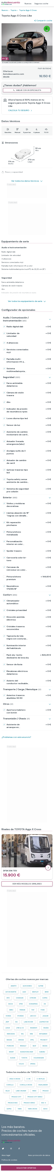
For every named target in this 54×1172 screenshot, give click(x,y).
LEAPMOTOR (43, 1022)
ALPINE (40, 986)
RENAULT (23, 1046)
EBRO (11, 1010)
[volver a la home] (11, 1141)
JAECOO (33, 1016)
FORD (43, 1010)
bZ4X (45, 1109)
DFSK (21, 1004)
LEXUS (8, 1028)
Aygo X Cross (14, 1079)
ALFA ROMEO (27, 986)
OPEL (32, 1040)
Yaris (20, 1109)
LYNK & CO (20, 1028)
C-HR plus (41, 1079)
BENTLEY (35, 992)
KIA (16, 1022)
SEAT (34, 1046)
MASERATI (33, 1028)
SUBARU (42, 1052)
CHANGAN (19, 998)
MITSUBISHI (43, 1034)
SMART (11, 1052)
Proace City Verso (35, 1097)
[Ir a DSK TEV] (27, 856)
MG (22, 1034)
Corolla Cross (26, 1085)
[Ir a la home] (10, 3)
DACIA (10, 1004)
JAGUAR (45, 1016)
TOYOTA (24, 1058)
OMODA (21, 1040)
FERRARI (22, 1010)
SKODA (44, 1046)
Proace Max (12, 1103)
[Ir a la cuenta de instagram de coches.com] (11, 1148)
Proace (46, 1091)
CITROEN (33, 998)
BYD (8, 998)
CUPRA (44, 998)
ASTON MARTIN (10, 992)
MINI (31, 1034)
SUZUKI (12, 1058)
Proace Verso (29, 1103)
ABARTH (13, 986)
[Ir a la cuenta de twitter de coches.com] (3, 1148)
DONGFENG (33, 1004)
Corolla (9, 1085)
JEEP (7, 1022)
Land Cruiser (21, 1091)
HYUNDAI (20, 1016)
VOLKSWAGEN (39, 1058)
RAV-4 (43, 1103)
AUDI (24, 992)
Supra (9, 1109)
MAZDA (46, 1028)
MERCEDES (11, 1034)
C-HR (28, 1079)
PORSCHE (10, 1046)
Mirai (34, 1091)
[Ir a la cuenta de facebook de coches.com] (19, 1148)
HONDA (8, 1016)
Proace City (16, 1097)
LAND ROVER (28, 1022)
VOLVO (21, 1064)
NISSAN (9, 1040)
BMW (47, 992)
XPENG (32, 1064)
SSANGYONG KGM (26, 1052)
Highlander (43, 1085)
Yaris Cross (32, 1109)
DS (45, 1004)
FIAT (33, 1010)
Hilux (8, 1091)
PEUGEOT (43, 1040)
